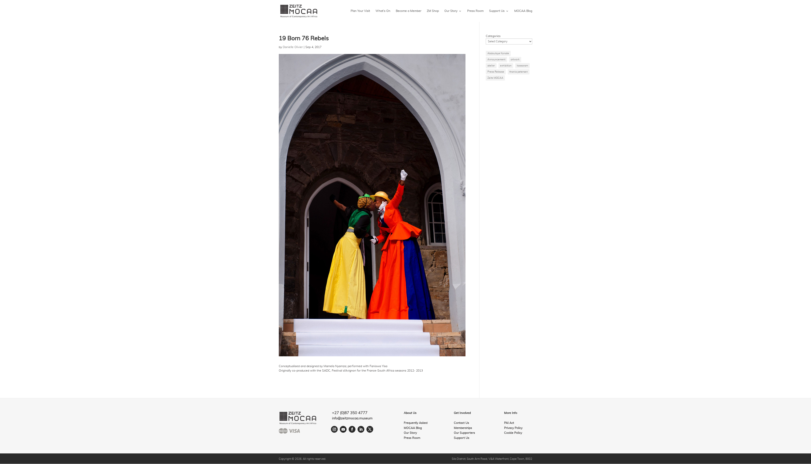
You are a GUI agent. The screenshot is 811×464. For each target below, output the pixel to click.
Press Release (495, 71)
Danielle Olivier (293, 47)
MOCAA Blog (523, 11)
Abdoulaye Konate (498, 53)
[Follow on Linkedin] (361, 429)
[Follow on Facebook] (352, 429)
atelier (491, 65)
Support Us (497, 11)
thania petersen (518, 71)
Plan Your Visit (360, 11)
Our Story (450, 11)
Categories (493, 36)
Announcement (496, 59)
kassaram (522, 65)
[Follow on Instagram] (334, 429)
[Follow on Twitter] (369, 429)
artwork (515, 59)
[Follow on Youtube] (343, 429)
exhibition (506, 65)
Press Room (475, 11)
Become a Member (408, 11)
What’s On (383, 11)
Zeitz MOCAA (495, 78)
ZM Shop (433, 11)
